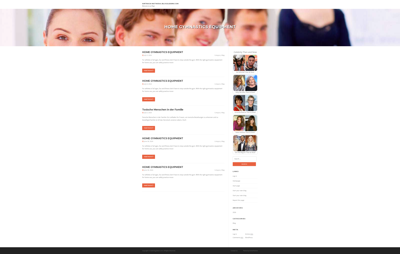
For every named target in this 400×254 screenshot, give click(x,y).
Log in (235, 176)
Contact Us (234, 251)
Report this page (238, 200)
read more (148, 70)
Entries (249, 234)
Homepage (236, 181)
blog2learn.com (158, 251)
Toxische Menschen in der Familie (162, 109)
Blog (222, 55)
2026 (234, 212)
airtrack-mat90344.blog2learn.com (160, 3)
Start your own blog (239, 191)
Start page (236, 186)
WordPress (249, 237)
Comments (238, 237)
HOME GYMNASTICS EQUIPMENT (162, 52)
